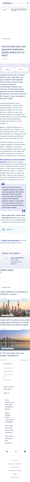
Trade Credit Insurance (9, 368)
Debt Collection (7, 379)
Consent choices (15, 477)
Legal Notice (15, 460)
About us (6, 393)
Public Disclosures (15, 467)
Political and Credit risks (8, 375)
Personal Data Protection (15, 463)
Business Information (8, 371)
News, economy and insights (9, 388)
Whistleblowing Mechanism (15, 470)
